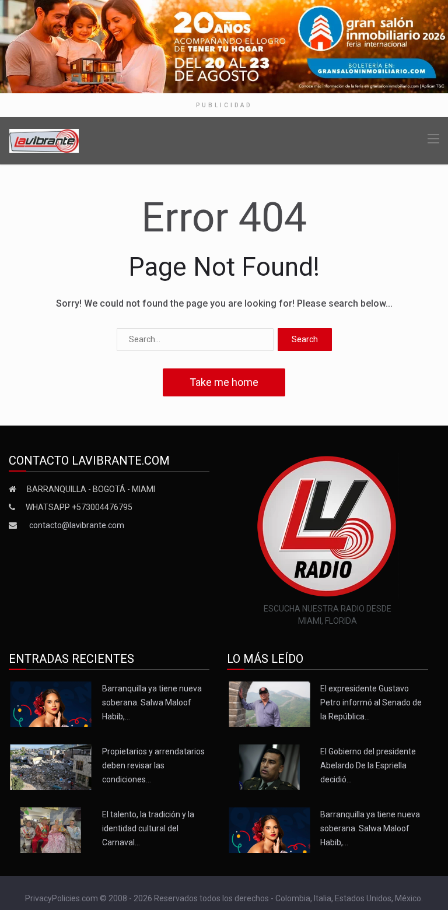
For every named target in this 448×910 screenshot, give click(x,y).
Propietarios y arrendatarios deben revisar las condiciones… (153, 765)
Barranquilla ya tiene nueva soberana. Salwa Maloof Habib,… (152, 702)
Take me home (224, 382)
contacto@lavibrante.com (76, 525)
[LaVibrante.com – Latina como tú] (44, 140)
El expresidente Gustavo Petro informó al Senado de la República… (371, 702)
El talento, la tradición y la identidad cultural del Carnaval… (148, 828)
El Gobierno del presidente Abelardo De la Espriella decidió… (368, 765)
